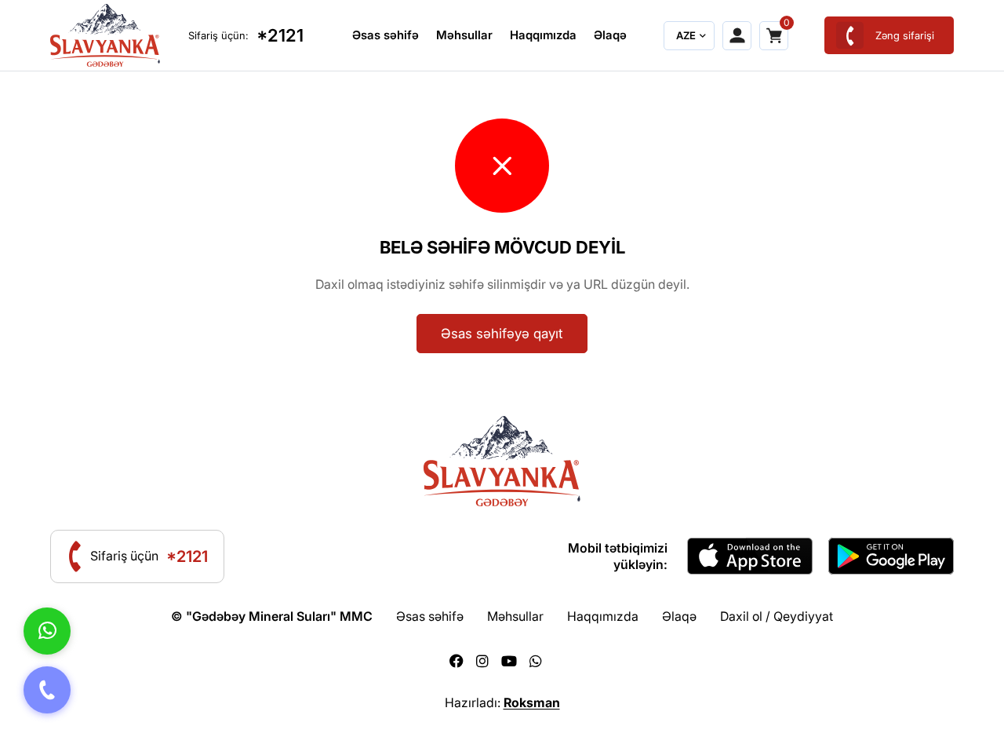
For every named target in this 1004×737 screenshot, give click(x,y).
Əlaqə (610, 34)
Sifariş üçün (149, 556)
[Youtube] (509, 661)
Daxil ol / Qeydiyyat (776, 616)
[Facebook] (456, 661)
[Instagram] (482, 661)
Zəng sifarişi (904, 35)
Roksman (532, 702)
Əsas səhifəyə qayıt (502, 333)
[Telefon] (47, 689)
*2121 (280, 35)
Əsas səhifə (385, 34)
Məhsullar (464, 34)
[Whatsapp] (535, 661)
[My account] (736, 35)
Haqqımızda (543, 34)
